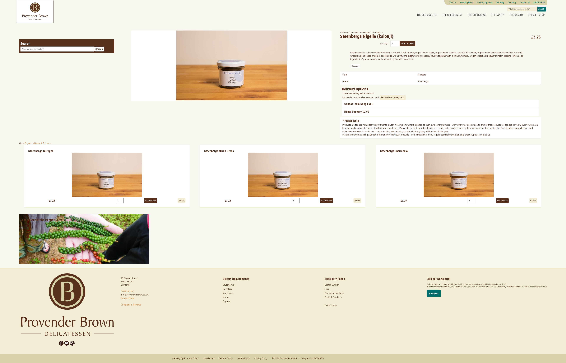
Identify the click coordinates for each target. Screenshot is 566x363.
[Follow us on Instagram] (72, 343)
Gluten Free (228, 285)
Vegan (226, 297)
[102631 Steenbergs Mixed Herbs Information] (282, 175)
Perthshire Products (334, 293)
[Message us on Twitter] (67, 343)
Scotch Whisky (332, 285)
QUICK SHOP (331, 305)
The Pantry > (345, 32)
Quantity (383, 44)
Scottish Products (333, 297)
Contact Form (127, 298)
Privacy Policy (261, 358)
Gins (327, 289)
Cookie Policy (243, 358)
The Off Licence (477, 15)
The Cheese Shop (452, 15)
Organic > (29, 143)
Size (344, 74)
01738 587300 (127, 291)
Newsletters (208, 358)
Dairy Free (227, 289)
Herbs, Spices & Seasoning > (360, 32)
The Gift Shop (536, 15)
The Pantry (498, 15)
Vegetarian (228, 293)
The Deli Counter (427, 15)
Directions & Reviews (131, 304)
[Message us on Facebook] (61, 343)
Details (181, 200)
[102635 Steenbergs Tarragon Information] (106, 175)
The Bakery (516, 15)
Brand (345, 81)
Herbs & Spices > (377, 32)
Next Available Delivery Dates (393, 97)
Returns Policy (226, 358)
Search (541, 9)
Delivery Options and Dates (185, 358)
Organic (355, 66)
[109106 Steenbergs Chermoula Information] (458, 175)
